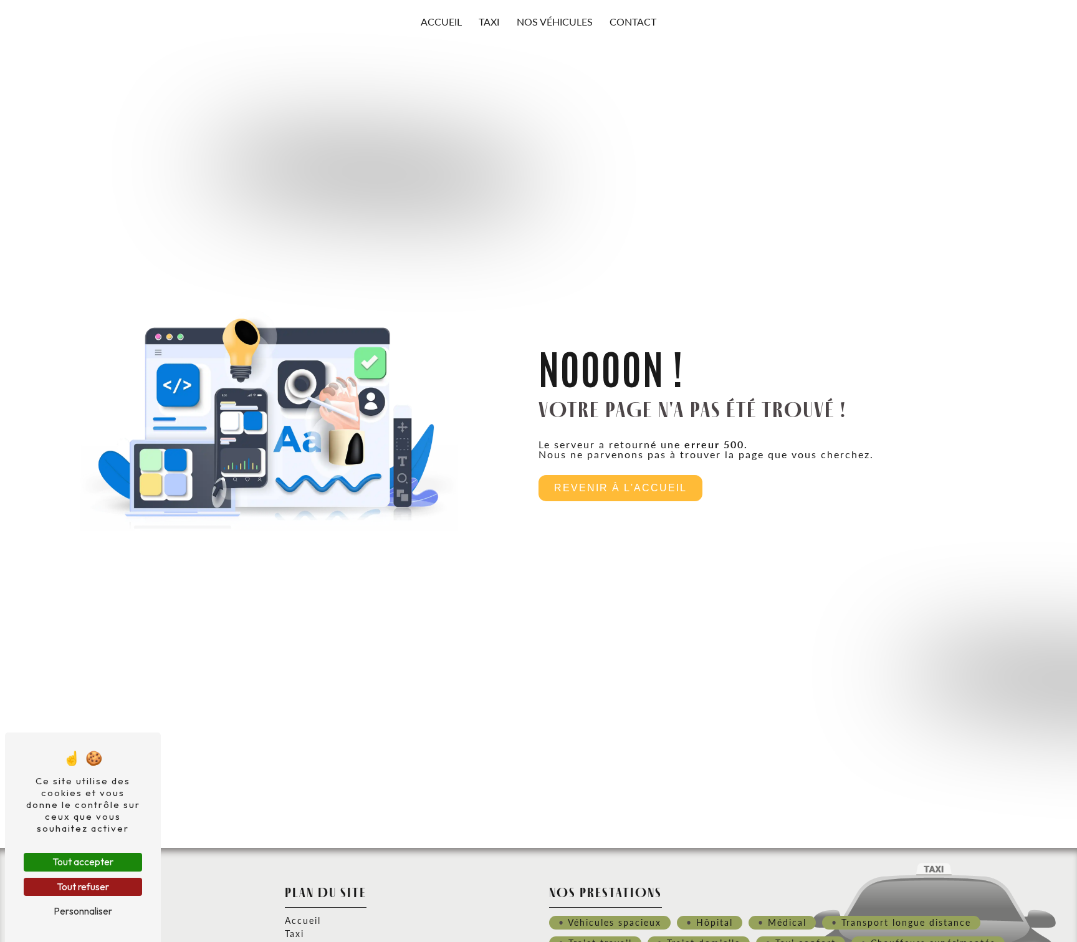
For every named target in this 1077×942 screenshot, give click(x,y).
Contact (633, 21)
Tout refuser (83, 886)
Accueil (441, 21)
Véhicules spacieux (614, 922)
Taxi (489, 21)
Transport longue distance (906, 922)
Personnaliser (83, 911)
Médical (787, 922)
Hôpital (714, 922)
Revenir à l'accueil (620, 488)
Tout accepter (82, 861)
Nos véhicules (555, 21)
